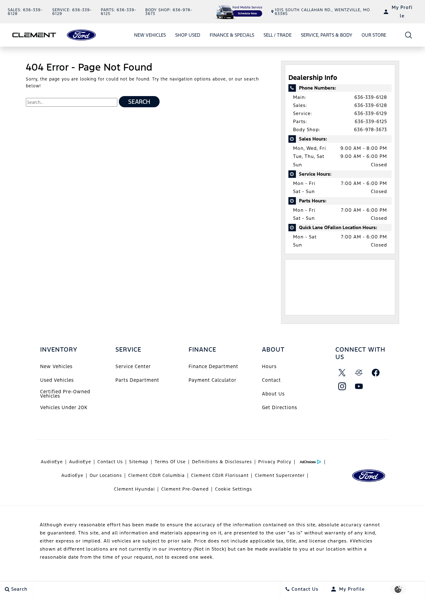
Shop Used (187, 36)
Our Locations (106, 475)
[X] (342, 373)
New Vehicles (150, 35)
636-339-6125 (371, 121)
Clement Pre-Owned (185, 489)
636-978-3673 (370, 129)
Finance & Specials (232, 35)
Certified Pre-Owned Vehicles (65, 394)
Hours (269, 366)
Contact (271, 380)
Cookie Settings (233, 489)
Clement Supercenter (280, 475)
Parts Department (137, 380)
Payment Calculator (212, 380)
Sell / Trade (278, 35)
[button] (408, 35)
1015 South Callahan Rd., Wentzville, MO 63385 (322, 11)
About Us (273, 394)
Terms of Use (170, 461)
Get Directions (279, 407)
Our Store (374, 35)
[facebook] (376, 373)
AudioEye (52, 461)
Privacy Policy (275, 461)
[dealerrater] (359, 373)
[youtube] (359, 386)
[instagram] (342, 386)
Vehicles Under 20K (63, 407)
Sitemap (138, 461)
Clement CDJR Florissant (220, 475)
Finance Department (213, 366)
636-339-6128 (370, 97)
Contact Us (110, 461)
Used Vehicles (57, 380)
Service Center (133, 366)
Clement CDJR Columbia (156, 475)
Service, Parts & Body (326, 35)
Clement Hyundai (134, 489)
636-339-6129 (370, 113)
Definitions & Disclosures (222, 461)
